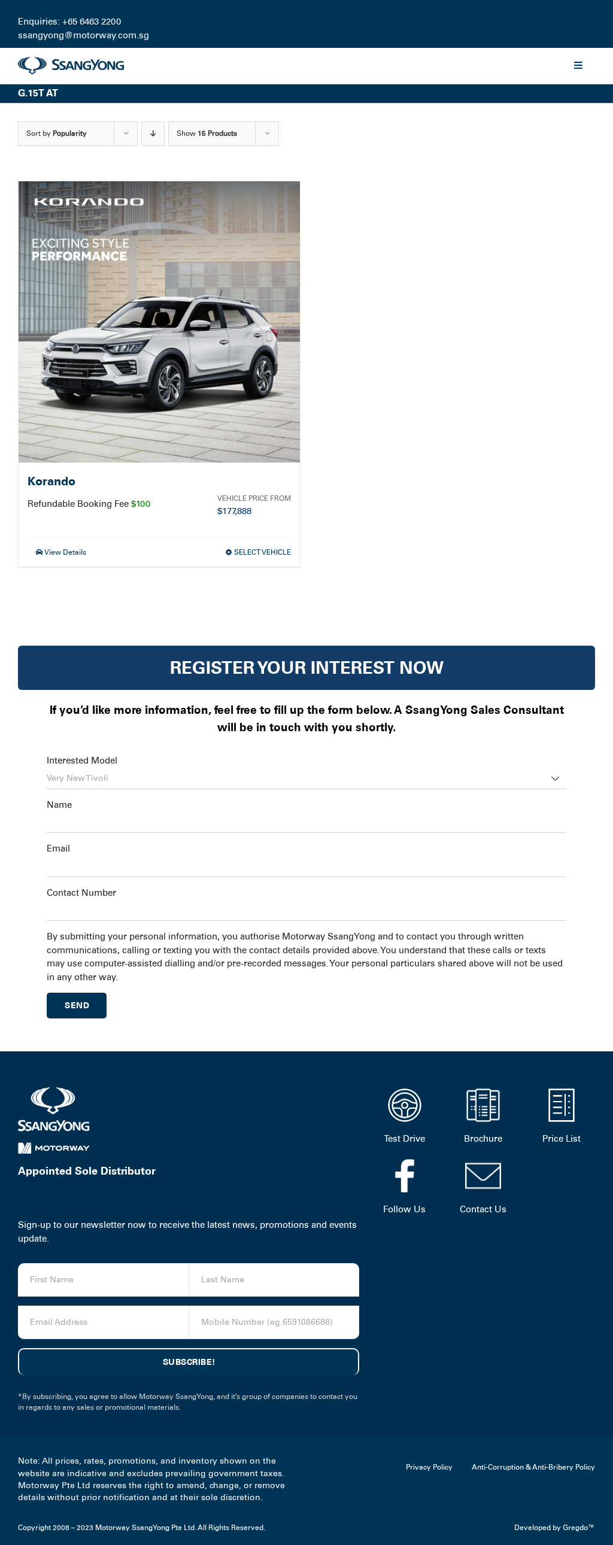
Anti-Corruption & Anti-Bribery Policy (533, 1467)
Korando (51, 481)
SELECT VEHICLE (262, 552)
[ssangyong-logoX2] (71, 61)
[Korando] (159, 322)
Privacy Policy (429, 1467)
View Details (64, 552)
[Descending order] (153, 133)
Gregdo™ (579, 1527)
